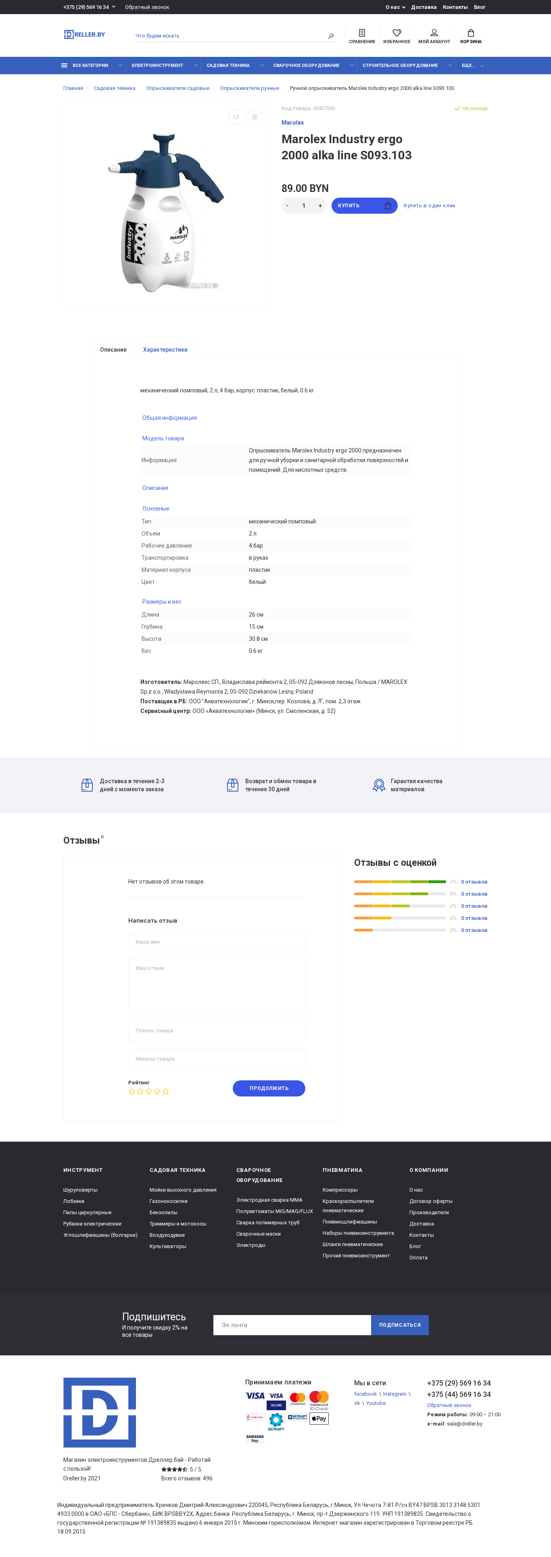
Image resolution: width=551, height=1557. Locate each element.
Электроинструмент (157, 65)
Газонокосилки (169, 1201)
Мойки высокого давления (183, 1190)
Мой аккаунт (434, 41)
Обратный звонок (147, 7)
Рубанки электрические (92, 1224)
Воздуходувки (167, 1235)
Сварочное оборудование (306, 65)
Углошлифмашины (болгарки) (100, 1235)
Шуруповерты (80, 1190)
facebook (365, 1394)
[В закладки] (237, 117)
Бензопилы (163, 1212)
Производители (429, 1212)
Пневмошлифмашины (350, 1222)
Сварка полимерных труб (267, 1222)
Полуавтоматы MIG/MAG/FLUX (274, 1211)
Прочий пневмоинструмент (356, 1256)
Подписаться (400, 1325)
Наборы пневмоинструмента (358, 1233)
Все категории (89, 65)
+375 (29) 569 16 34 (86, 7)
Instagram (395, 1394)
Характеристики (165, 349)
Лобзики (73, 1201)
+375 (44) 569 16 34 (457, 1394)
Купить (349, 205)
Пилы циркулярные (87, 1212)
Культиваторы (168, 1246)
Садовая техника (228, 65)
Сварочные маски (258, 1234)
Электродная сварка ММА (269, 1200)
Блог (480, 7)
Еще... (468, 65)
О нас (393, 7)
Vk (357, 1403)
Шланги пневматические (353, 1244)
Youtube (376, 1403)
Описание (113, 349)
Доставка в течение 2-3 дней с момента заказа (132, 785)
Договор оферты (431, 1201)
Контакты (455, 7)
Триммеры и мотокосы (178, 1224)
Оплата (418, 1258)
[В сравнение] (255, 117)
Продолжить (269, 1088)
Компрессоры (340, 1190)
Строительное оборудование (400, 65)
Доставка (424, 7)
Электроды (250, 1245)
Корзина (471, 41)
